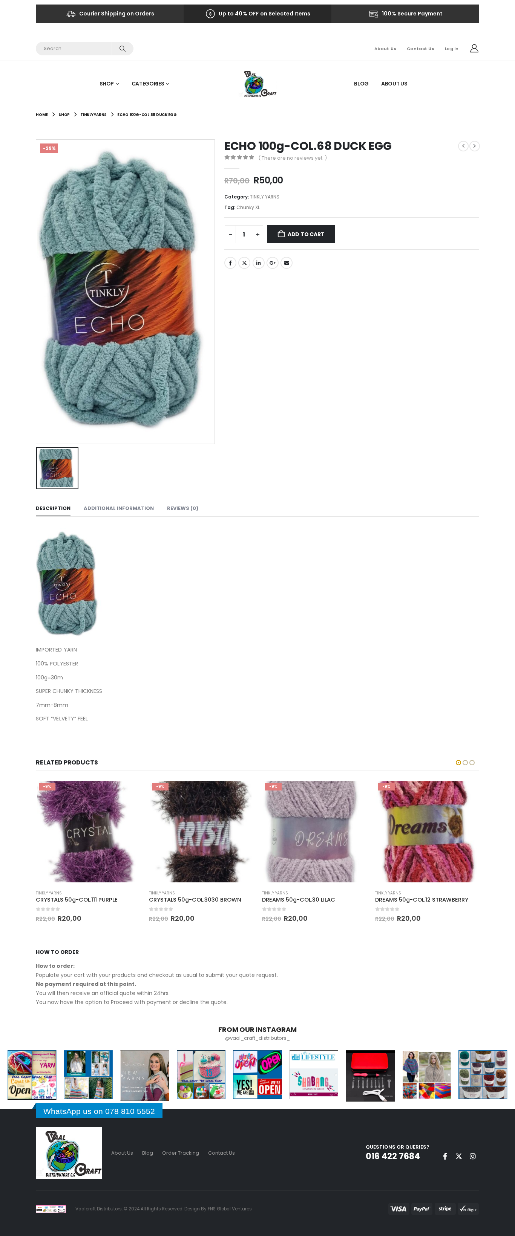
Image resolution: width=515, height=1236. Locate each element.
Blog (361, 83)
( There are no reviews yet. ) (292, 158)
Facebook (230, 263)
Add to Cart (306, 234)
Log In (452, 49)
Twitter (244, 263)
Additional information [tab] (119, 508)
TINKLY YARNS (264, 197)
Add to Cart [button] (127, 792)
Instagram (472, 1156)
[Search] (122, 48)
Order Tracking (180, 1153)
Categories (148, 83)
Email (286, 263)
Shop (107, 83)
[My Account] (474, 48)
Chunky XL (248, 207)
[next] (474, 146)
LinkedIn (259, 263)
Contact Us (420, 49)
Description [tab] (53, 508)
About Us (385, 49)
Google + (273, 263)
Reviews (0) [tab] (182, 508)
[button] (458, 762)
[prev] (463, 146)
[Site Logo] (258, 83)
